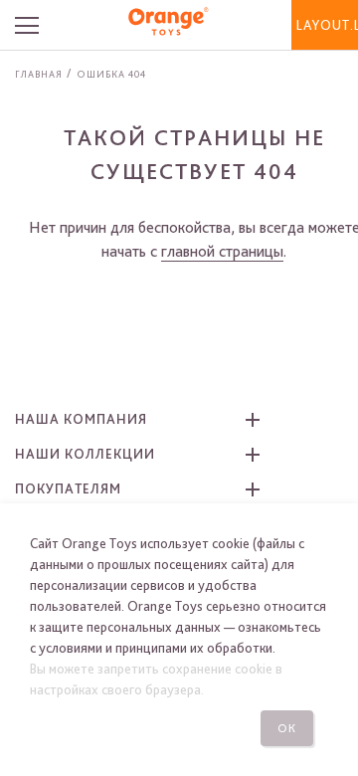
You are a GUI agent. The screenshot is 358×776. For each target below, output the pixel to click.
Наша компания (81, 419)
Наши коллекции (85, 454)
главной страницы (222, 251)
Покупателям (68, 488)
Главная (39, 74)
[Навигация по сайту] (36, 25)
